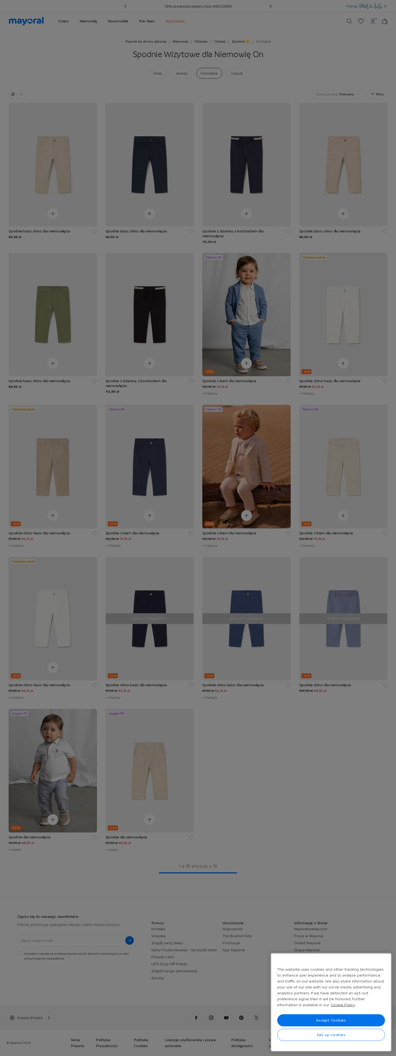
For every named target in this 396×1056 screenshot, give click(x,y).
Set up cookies (331, 1034)
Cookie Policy (343, 1004)
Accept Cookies (331, 1020)
